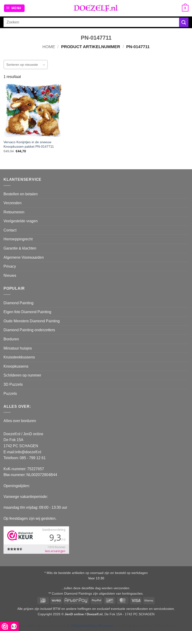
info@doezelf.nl (28, 452)
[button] (14, 8)
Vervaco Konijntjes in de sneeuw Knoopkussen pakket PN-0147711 (29, 144)
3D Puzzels (13, 384)
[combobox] (91, 22)
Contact (10, 230)
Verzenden (13, 203)
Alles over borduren (20, 421)
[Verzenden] (183, 22)
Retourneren (14, 212)
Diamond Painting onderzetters (29, 330)
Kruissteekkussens (19, 357)
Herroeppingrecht (18, 239)
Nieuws (10, 275)
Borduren (11, 339)
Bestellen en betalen (21, 194)
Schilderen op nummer (22, 375)
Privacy (10, 266)
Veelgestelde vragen (21, 221)
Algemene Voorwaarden (24, 257)
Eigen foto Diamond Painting (27, 312)
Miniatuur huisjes (18, 348)
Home (48, 46)
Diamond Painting (18, 303)
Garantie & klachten (20, 248)
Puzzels (10, 394)
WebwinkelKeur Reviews (92, 626)
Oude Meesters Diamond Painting (32, 321)
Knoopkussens (16, 366)
